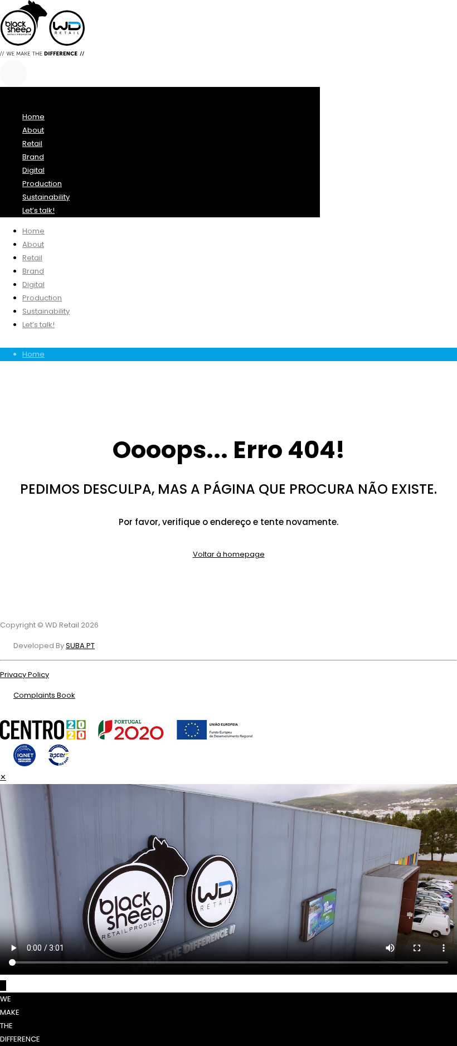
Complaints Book (44, 695)
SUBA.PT (80, 645)
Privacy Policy (24, 674)
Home (33, 354)
